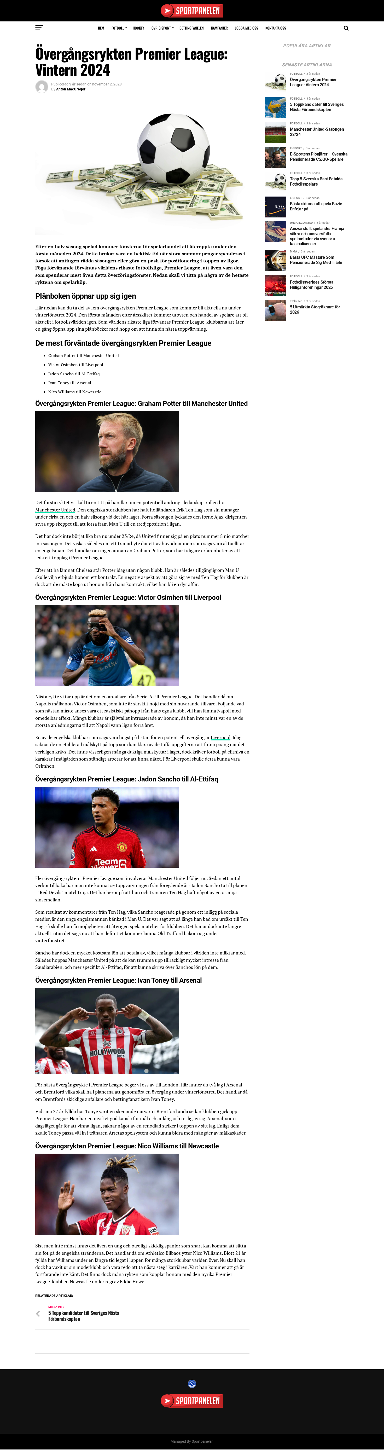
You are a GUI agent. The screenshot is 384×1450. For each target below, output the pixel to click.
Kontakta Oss (275, 28)
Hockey (138, 28)
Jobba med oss (246, 28)
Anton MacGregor (70, 89)
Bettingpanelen (191, 28)
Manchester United (55, 510)
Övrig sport (161, 28)
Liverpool (220, 737)
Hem (101, 28)
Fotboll (118, 28)
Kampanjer (219, 28)
